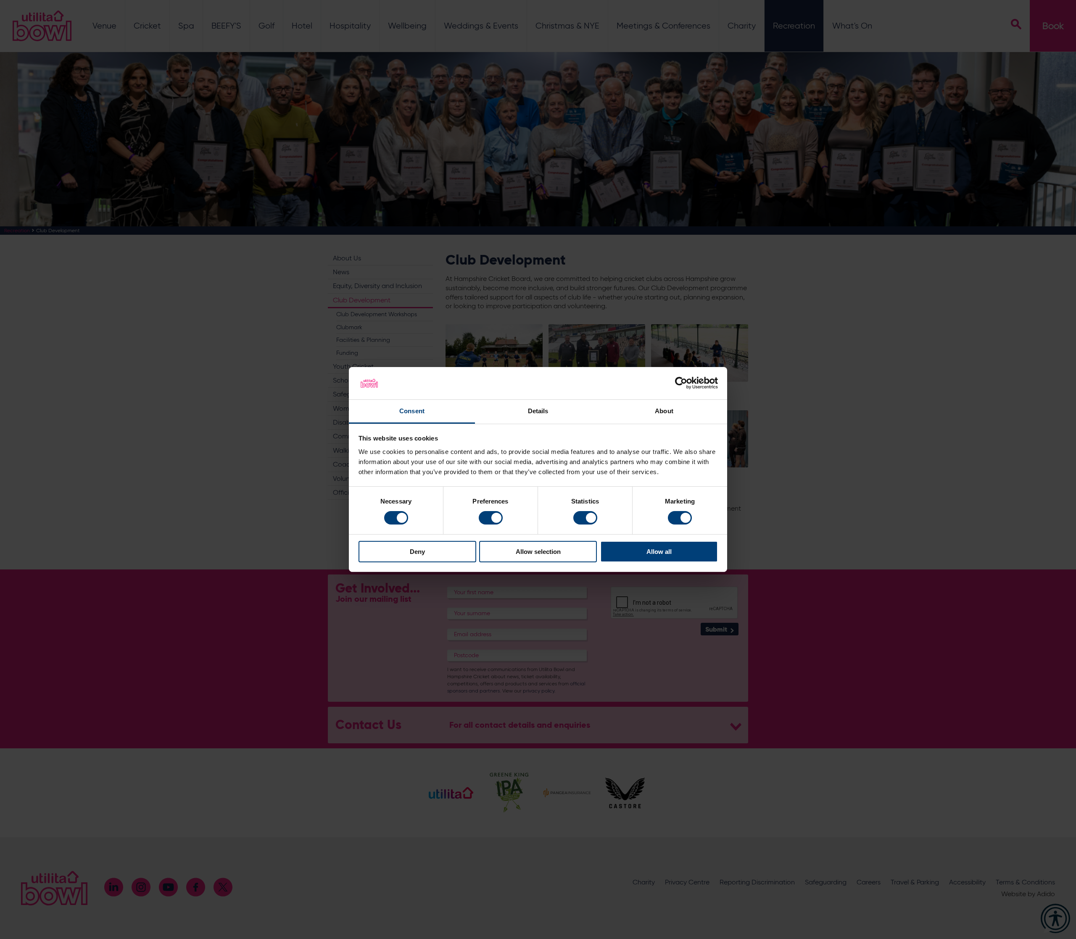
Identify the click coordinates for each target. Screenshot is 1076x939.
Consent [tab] (412, 410)
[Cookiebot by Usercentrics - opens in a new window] (681, 383)
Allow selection (538, 551)
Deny (417, 551)
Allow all (659, 551)
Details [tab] (538, 410)
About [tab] (664, 410)
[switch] (491, 518)
